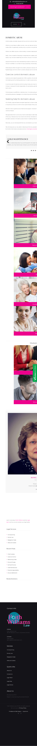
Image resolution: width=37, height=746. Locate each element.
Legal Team (10, 677)
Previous (8, 141)
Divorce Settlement (12, 572)
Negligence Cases (12, 540)
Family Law (11, 537)
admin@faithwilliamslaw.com (14, 640)
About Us (9, 670)
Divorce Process (11, 562)
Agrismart (25, 711)
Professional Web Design (15, 711)
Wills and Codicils (12, 542)
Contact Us (9, 674)
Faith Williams (19, 520)
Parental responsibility (13, 570)
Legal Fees (9, 681)
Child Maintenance (12, 567)
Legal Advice (10, 684)
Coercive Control (12, 556)
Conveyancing (11, 534)
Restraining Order (12, 559)
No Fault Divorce (12, 565)
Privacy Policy (22, 708)
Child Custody (11, 554)
